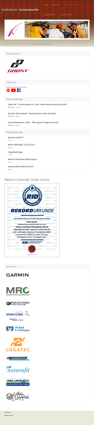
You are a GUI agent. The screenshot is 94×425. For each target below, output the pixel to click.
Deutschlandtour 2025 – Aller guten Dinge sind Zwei (33, 122)
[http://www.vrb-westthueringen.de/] (17, 329)
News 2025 (11, 116)
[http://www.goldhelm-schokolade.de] (17, 396)
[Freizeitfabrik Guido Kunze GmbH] (17, 303)
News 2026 (11, 107)
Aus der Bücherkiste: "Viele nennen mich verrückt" (32, 113)
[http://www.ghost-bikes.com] (17, 66)
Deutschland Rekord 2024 (20, 166)
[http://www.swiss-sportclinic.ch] (17, 315)
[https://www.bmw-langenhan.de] (17, 358)
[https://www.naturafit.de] (17, 369)
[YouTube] (13, 90)
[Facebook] (19, 90)
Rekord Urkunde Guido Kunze (22, 159)
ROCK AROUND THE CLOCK (21, 144)
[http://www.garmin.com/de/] (17, 275)
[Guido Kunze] (22, 9)
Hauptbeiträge (15, 152)
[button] (56, 5)
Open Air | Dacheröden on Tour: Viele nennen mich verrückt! (37, 104)
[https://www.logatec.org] (17, 344)
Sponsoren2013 (15, 137)
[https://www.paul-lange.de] (17, 382)
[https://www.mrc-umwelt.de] (17, 291)
